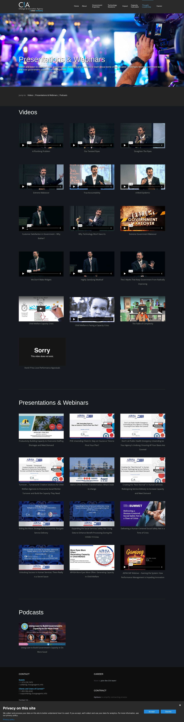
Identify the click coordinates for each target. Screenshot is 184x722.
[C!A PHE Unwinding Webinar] (142, 414)
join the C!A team (108, 680)
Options (97, 697)
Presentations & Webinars (46, 95)
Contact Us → (25, 700)
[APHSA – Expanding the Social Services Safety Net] (92, 502)
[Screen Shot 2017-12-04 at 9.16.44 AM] (42, 623)
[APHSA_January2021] (142, 458)
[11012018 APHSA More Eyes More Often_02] (92, 546)
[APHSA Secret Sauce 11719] (41, 546)
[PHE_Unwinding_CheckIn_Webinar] (92, 414)
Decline (168, 712)
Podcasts (63, 95)
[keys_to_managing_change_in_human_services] (92, 458)
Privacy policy (9, 720)
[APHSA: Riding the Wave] (41, 502)
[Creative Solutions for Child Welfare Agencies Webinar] (41, 458)
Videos (30, 95)
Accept (152, 712)
